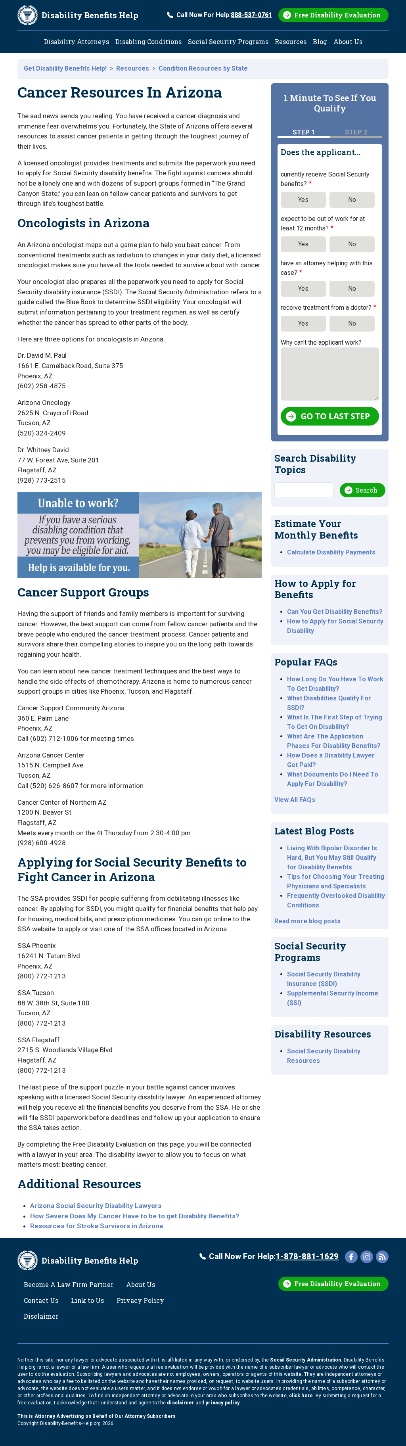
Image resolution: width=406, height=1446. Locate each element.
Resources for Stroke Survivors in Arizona (96, 1226)
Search (366, 490)
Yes (303, 199)
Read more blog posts (307, 921)
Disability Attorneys (76, 41)
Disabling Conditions (148, 41)
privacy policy (222, 1403)
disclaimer (180, 1403)
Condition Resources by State (203, 68)
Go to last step (335, 416)
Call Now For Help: (224, 15)
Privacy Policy (140, 1300)
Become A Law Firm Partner (68, 1284)
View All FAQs (294, 800)
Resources (290, 41)
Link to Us (87, 1300)
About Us (347, 41)
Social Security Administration (305, 1360)
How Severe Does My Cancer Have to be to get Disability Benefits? (134, 1216)
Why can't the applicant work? (321, 342)
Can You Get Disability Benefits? (335, 612)
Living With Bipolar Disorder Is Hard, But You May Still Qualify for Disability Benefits (332, 857)
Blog (320, 41)
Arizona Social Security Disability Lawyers (95, 1206)
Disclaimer (41, 1316)
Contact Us (41, 1300)
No (352, 199)
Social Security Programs (228, 41)
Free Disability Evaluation (337, 15)
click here (301, 1395)
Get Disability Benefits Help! (65, 68)
